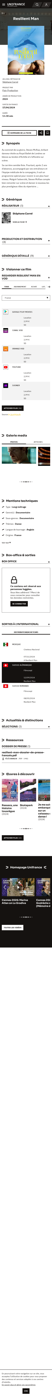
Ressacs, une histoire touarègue (10, 808)
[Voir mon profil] (46, 4)
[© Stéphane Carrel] (19, 455)
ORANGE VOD (18, 348)
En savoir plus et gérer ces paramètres (19, 1385)
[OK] (26, 1391)
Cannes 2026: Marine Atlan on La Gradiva (15, 902)
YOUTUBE (16, 367)
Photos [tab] (14, 442)
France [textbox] (8, 298)
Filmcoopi (28, 670)
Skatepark (26, 805)
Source (5, 414)
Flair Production (10, 90)
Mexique (16, 644)
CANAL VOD (17, 330)
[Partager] (41, 133)
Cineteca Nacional (32, 649)
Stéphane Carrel (10, 82)
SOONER (16, 385)
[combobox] (26, 298)
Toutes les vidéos (12, 927)
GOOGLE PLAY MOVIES (22, 312)
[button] (32, 450)
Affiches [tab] (38, 442)
